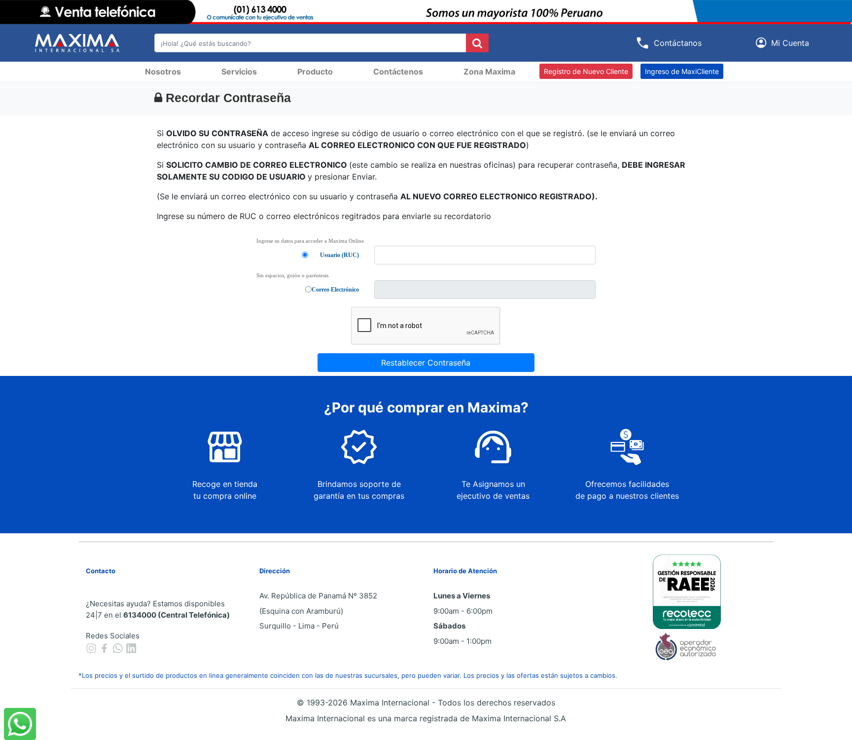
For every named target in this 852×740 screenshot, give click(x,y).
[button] (783, 42)
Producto (315, 71)
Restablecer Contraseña (425, 363)
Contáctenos (398, 71)
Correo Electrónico (335, 289)
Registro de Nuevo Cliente (586, 71)
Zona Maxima (489, 71)
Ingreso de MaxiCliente (682, 71)
